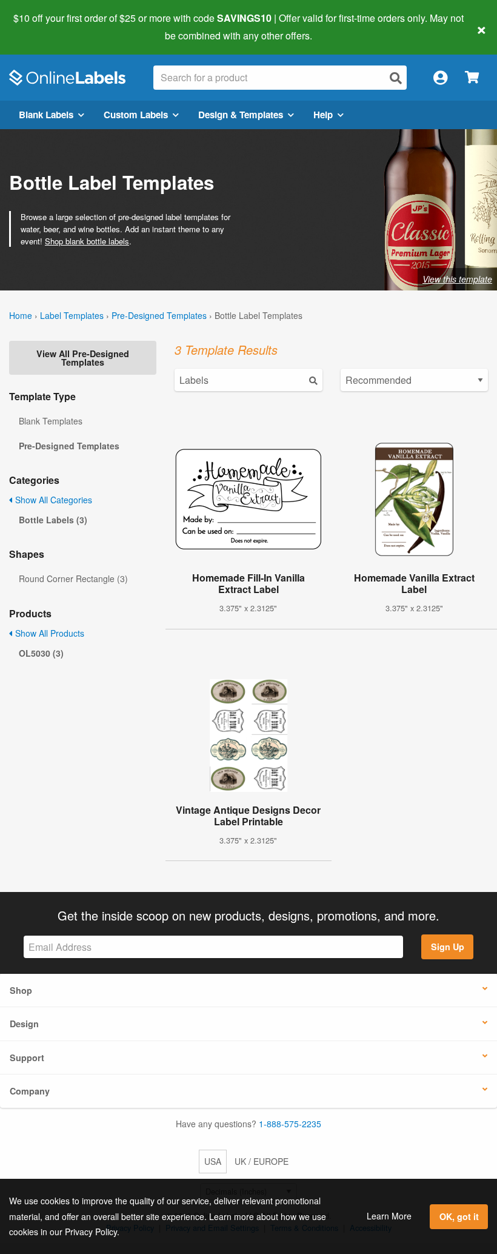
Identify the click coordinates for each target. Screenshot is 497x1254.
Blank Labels (46, 114)
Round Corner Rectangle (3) (73, 578)
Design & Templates (240, 114)
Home (20, 315)
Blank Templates (50, 421)
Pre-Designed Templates (159, 315)
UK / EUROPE (262, 1161)
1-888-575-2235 (290, 1124)
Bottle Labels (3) (53, 520)
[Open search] (396, 78)
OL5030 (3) (41, 653)
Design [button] (24, 1024)
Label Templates (72, 315)
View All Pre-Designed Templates (82, 357)
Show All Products (48, 633)
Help (323, 114)
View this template (457, 279)
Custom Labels (136, 114)
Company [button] (30, 1091)
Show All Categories (52, 500)
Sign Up (447, 947)
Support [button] (27, 1057)
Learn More (389, 1216)
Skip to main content (44, 27)
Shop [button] (21, 990)
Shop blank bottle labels (87, 241)
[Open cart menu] (472, 78)
